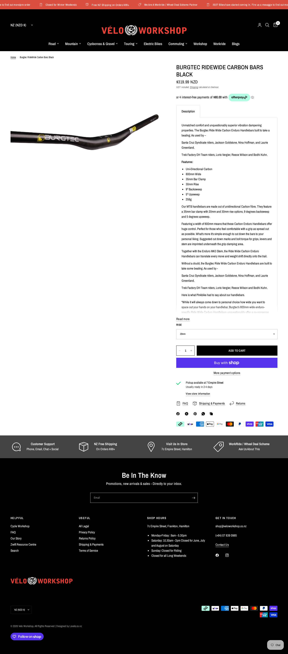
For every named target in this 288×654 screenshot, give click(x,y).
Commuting (176, 43)
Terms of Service (88, 550)
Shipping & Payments (91, 544)
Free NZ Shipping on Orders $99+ (106, 4)
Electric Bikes (153, 43)
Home (13, 57)
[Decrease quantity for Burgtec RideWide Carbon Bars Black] (179, 350)
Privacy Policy (87, 532)
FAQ (13, 532)
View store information (198, 393)
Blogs (236, 43)
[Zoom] (155, 72)
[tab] (188, 111)
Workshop (200, 43)
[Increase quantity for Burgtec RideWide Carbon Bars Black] (191, 350)
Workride (219, 43)
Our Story (16, 538)
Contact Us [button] (222, 544)
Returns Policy (87, 538)
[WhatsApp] (204, 413)
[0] (274, 25)
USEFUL (84, 518)
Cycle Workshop (20, 526)
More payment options (227, 373)
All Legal (84, 526)
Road (52, 43)
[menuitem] (53, 44)
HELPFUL (17, 518)
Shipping (194, 87)
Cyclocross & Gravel (100, 43)
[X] (187, 413)
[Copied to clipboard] (212, 413)
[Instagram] (230, 555)
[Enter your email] (193, 498)
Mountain (71, 43)
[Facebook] (178, 413)
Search (15, 550)
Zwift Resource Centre (23, 544)
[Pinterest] (196, 413)
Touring (129, 43)
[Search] (267, 25)
